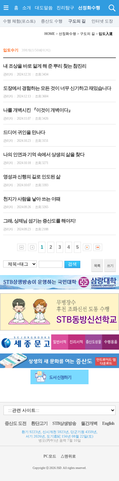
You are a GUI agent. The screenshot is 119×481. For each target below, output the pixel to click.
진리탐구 (65, 7)
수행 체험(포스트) (19, 21)
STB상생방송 (64, 423)
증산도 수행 (52, 21)
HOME (49, 34)
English (108, 423)
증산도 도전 (15, 423)
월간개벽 (89, 423)
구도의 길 (77, 21)
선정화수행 (89, 7)
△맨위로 (68, 456)
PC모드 (49, 456)
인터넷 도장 (102, 21)
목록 (97, 265)
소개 (26, 7)
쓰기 (110, 265)
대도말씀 (44, 7)
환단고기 (39, 423)
